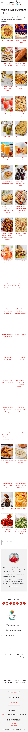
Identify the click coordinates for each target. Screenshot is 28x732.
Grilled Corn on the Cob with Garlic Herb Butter (7, 286)
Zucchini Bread (20, 137)
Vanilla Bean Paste (7, 508)
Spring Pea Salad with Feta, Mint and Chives (20, 531)
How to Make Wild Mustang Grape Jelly (20, 183)
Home (14, 723)
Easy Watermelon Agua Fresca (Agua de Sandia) (7, 114)
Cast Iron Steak (20, 433)
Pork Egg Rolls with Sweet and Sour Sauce (7, 311)
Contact (14, 702)
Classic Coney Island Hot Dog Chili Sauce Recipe (20, 311)
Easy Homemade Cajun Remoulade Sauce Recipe (20, 485)
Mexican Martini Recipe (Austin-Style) (7, 88)
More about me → (14, 586)
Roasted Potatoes (20, 334)
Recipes (14, 725)
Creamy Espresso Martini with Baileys (7, 410)
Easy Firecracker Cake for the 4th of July (20, 286)
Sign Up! (5, 714)
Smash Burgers (20, 260)
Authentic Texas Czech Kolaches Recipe (20, 114)
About (14, 700)
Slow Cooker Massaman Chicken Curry (20, 410)
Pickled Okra (7, 137)
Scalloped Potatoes (20, 508)
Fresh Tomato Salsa (7, 40)
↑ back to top (14, 692)
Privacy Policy (14, 705)
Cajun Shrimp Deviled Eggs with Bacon (7, 485)
